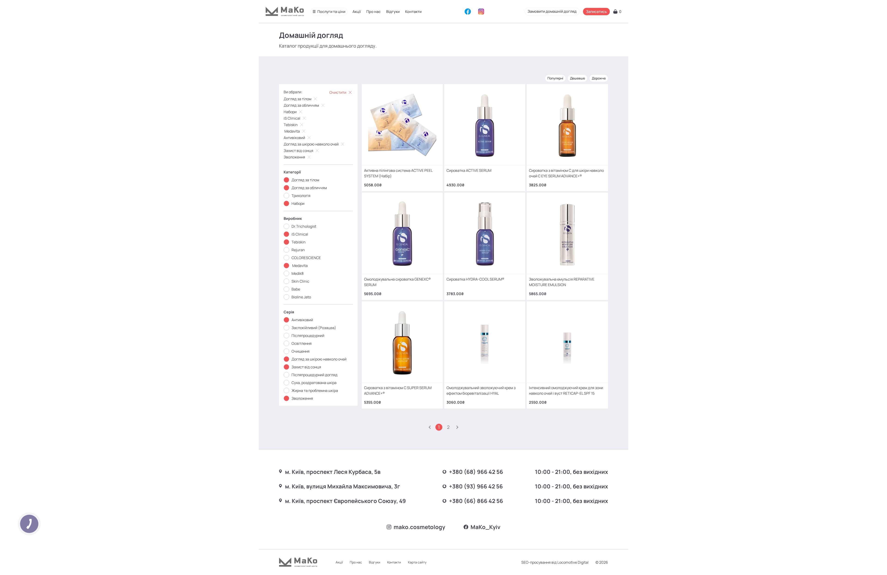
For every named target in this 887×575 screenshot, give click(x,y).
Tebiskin (291, 124)
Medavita (292, 131)
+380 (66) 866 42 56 (476, 501)
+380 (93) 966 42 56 (476, 486)
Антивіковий (294, 137)
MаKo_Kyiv (485, 527)
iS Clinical (292, 118)
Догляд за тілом (297, 98)
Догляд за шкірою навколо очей (311, 144)
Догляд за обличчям (301, 105)
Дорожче (599, 78)
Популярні (555, 78)
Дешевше (577, 78)
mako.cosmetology (419, 527)
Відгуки (393, 11)
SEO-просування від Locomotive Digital (555, 562)
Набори (290, 111)
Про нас (373, 11)
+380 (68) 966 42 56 (476, 471)
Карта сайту (417, 562)
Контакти (413, 11)
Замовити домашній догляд (552, 11)
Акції (356, 11)
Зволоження (294, 157)
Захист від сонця (298, 150)
